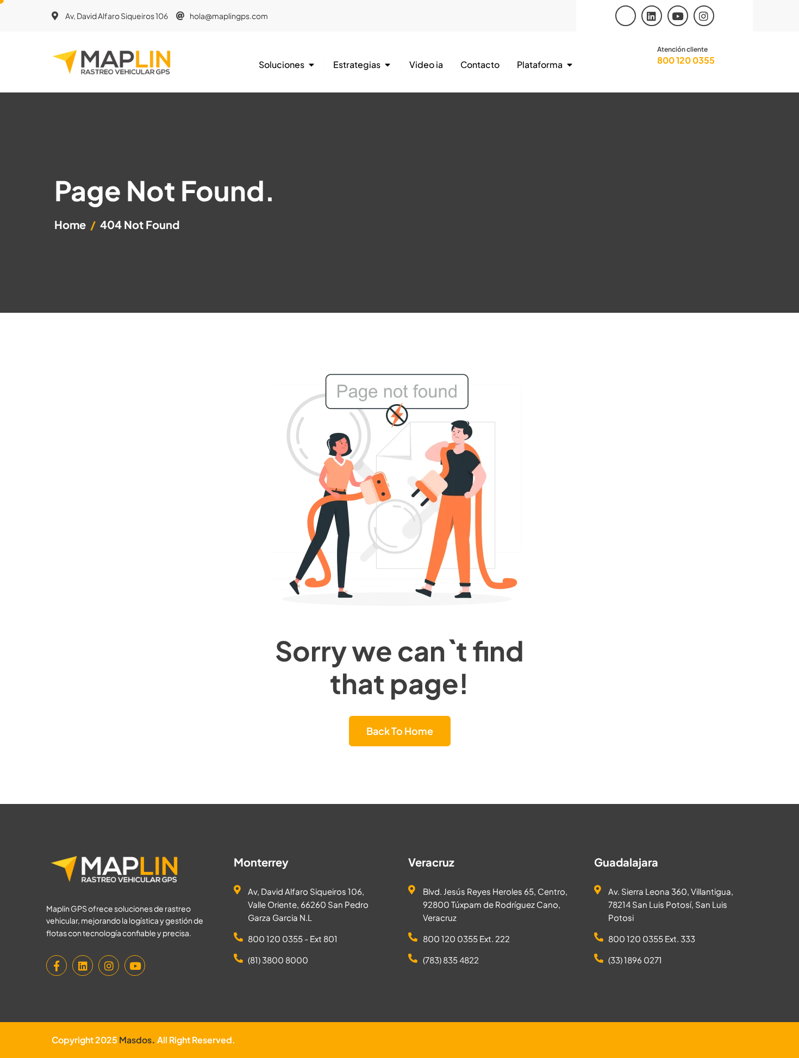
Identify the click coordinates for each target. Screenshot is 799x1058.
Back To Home (399, 731)
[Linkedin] (651, 15)
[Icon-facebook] (625, 15)
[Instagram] (704, 15)
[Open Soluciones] (311, 64)
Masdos (135, 1039)
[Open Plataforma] (569, 64)
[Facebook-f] (56, 965)
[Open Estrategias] (387, 64)
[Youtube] (677, 15)
